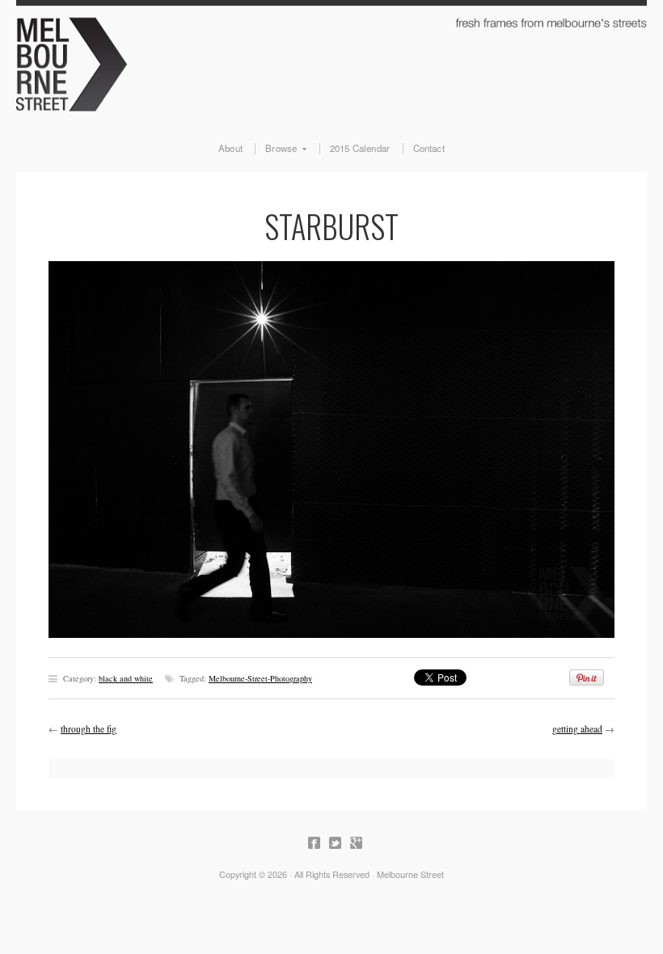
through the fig (88, 729)
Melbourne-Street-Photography (260, 678)
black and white (126, 678)
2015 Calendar (360, 148)
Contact (429, 148)
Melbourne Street (331, 62)
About (230, 148)
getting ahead (577, 729)
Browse (276, 148)
